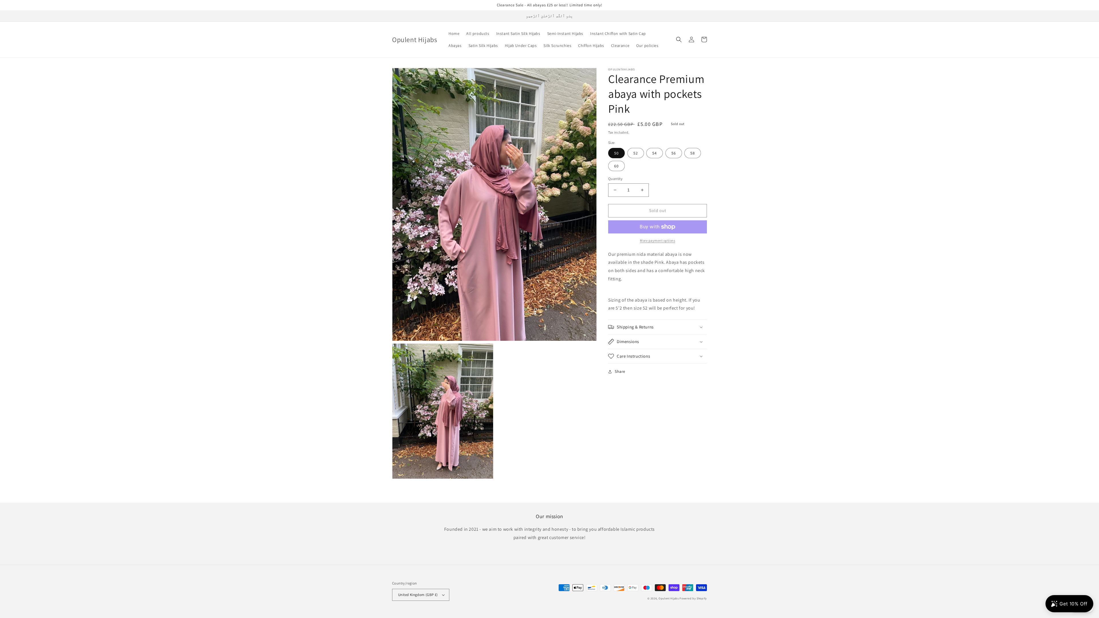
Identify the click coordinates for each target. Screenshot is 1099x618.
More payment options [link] (657, 240)
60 (616, 166)
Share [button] (620, 371)
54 (654, 153)
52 (635, 153)
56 (673, 153)
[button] (679, 39)
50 (616, 153)
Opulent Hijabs (669, 598)
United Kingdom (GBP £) (418, 594)
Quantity (615, 178)
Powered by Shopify (693, 598)
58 (692, 153)
